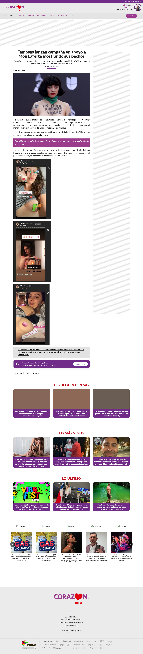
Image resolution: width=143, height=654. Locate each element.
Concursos (30, 16)
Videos (22, 16)
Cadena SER (87, 641)
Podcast (51, 16)
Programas (42, 16)
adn (101, 641)
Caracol (108, 641)
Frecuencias (62, 16)
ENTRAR (127, 2)
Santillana (67, 641)
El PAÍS (47, 641)
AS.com (94, 641)
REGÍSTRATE (136, 2)
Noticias (13, 16)
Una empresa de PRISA (29, 643)
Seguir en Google (80, 364)
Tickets (71, 16)
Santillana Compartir (78, 641)
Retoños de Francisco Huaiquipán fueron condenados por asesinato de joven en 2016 (51, 349)
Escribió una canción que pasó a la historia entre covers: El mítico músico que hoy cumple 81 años (121, 557)
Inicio (6, 16)
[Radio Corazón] (16, 8)
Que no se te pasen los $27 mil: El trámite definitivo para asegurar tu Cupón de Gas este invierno (21, 557)
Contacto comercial (71, 625)
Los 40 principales (58, 641)
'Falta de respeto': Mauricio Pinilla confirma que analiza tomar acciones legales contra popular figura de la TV (96, 557)
